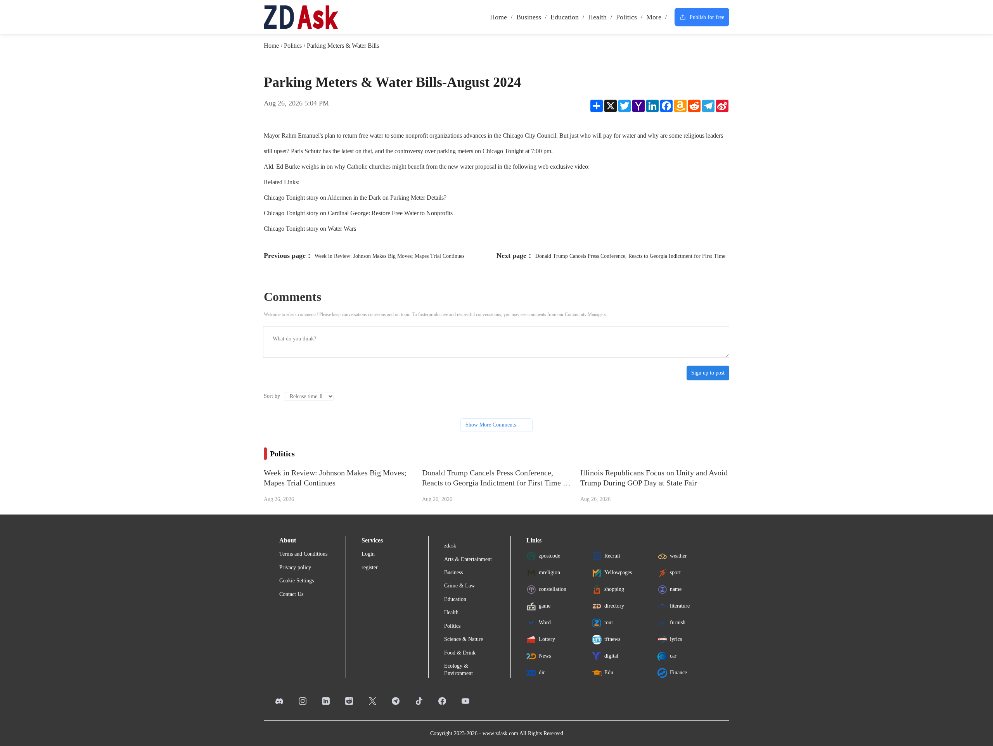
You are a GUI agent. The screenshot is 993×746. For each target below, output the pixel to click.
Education (564, 17)
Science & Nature (463, 639)
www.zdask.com (500, 733)
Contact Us (291, 594)
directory (614, 606)
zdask (450, 546)
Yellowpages (618, 572)
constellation (552, 589)
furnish (677, 622)
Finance (678, 672)
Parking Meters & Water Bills (343, 45)
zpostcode (549, 556)
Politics (626, 17)
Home (498, 17)
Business (528, 17)
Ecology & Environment (458, 669)
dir (542, 672)
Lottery (547, 639)
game (544, 606)
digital (611, 656)
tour (608, 622)
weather (678, 556)
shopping (614, 589)
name (676, 589)
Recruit (612, 556)
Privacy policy (295, 567)
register (370, 567)
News (545, 656)
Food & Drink (460, 653)
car (673, 656)
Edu (608, 672)
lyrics (676, 639)
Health (597, 17)
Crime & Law (459, 586)
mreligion (549, 572)
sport (675, 572)
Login (368, 554)
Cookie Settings (296, 581)
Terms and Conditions (303, 554)
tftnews (612, 639)
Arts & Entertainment (468, 559)
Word (545, 622)
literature (680, 606)
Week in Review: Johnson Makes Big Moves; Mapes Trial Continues (389, 256)
